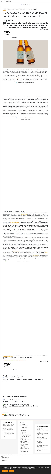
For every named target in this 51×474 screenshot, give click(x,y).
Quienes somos (4, 460)
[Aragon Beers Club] (25, 4)
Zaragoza (24, 451)
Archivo (38, 439)
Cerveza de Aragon (6, 360)
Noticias (7, 9)
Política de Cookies (4, 458)
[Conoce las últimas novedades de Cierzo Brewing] (16, 404)
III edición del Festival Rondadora (15, 397)
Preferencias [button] (5, 471)
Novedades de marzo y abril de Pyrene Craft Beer (15, 415)
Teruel (25, 360)
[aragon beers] (8, 1)
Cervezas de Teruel (40, 447)
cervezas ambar (14, 360)
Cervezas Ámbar (17, 78)
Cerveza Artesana (23, 431)
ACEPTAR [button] (12, 471)
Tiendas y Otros (40, 437)
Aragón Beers (14, 37)
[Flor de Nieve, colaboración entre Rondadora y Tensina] (11, 377)
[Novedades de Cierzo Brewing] (12, 399)
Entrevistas (39, 441)
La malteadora (27, 442)
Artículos (38, 443)
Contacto (2, 461)
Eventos (21, 360)
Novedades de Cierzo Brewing (14, 401)
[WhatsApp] (3, 38)
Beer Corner (28, 427)
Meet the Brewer (24, 444)
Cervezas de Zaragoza (41, 438)
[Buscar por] (49, 1)
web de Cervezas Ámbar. (15, 222)
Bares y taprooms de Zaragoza (24, 425)
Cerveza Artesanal (23, 434)
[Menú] (1, 1)
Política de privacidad (5, 457)
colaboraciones (28, 439)
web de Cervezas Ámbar (32, 73)
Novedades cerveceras (24, 448)
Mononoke (22, 445)
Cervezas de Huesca (41, 436)
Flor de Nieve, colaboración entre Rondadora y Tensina (23, 379)
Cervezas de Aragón (41, 429)
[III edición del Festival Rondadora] (15, 395)
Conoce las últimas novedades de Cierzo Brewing (21, 406)
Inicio (4, 9)
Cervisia (18, 360)
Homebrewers (39, 442)
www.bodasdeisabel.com (8, 356)
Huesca (22, 442)
